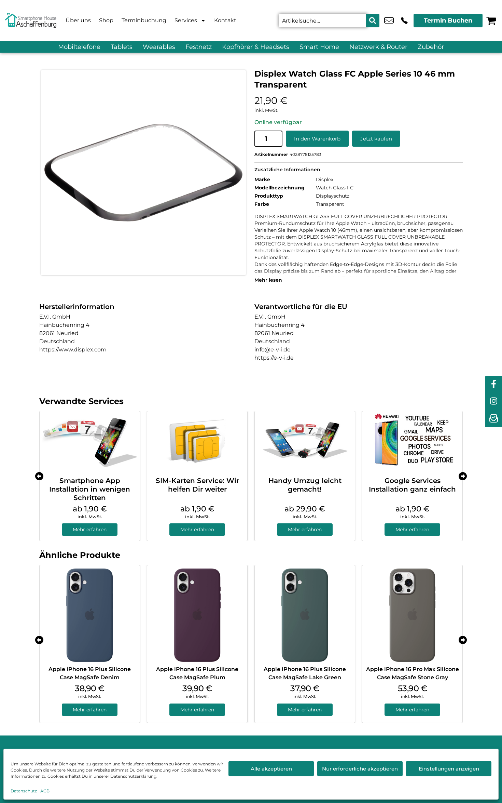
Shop (106, 20)
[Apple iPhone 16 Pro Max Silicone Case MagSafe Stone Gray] (412, 615)
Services (186, 20)
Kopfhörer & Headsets (255, 47)
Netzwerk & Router (378, 47)
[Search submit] (372, 20)
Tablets (122, 47)
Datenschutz (24, 790)
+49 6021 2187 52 (404, 20)
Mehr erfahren (90, 529)
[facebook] (493, 384)
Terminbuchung (144, 20)
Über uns (78, 20)
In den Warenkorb (317, 138)
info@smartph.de (389, 20)
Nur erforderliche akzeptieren (360, 768)
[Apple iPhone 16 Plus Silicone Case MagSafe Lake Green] (304, 615)
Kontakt (225, 20)
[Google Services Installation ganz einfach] (412, 441)
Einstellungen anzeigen (449, 768)
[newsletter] (493, 418)
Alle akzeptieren (271, 768)
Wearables (159, 47)
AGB (45, 790)
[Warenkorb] (491, 20)
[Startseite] (30, 20)
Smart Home (319, 47)
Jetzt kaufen (376, 138)
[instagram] (493, 401)
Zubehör (431, 47)
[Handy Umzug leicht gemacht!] (305, 441)
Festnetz (198, 47)
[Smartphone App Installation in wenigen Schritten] (90, 441)
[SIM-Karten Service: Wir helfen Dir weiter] (197, 441)
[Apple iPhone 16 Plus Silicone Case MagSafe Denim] (89, 615)
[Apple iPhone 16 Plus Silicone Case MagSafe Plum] (197, 615)
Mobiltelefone (79, 47)
